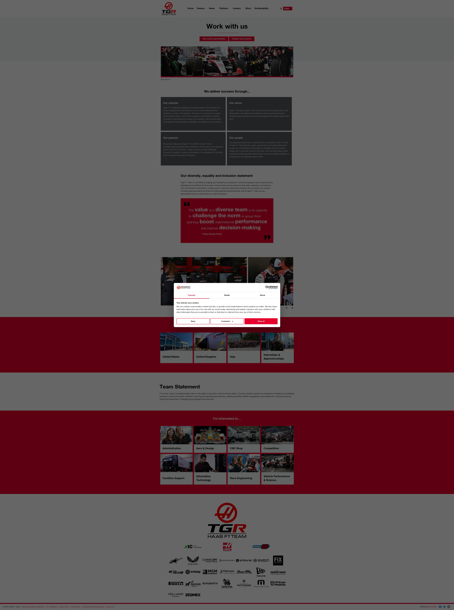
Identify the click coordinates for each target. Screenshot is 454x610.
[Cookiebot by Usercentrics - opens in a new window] (267, 287)
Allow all (261, 321)
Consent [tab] (191, 295)
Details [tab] (227, 295)
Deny (193, 321)
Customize (225, 321)
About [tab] (262, 295)
